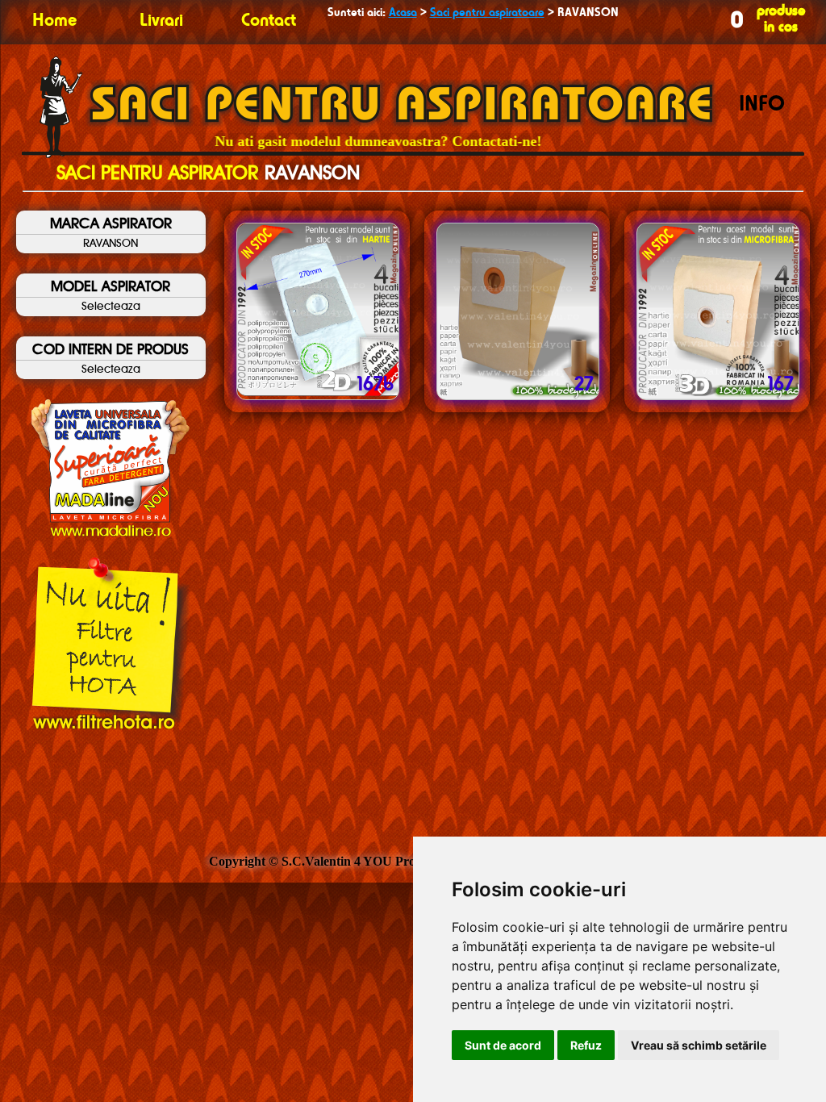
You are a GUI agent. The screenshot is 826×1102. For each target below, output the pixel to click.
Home (54, 21)
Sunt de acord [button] (503, 1045)
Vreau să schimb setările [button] (698, 1045)
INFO (762, 105)
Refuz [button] (586, 1045)
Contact (268, 21)
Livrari (161, 21)
